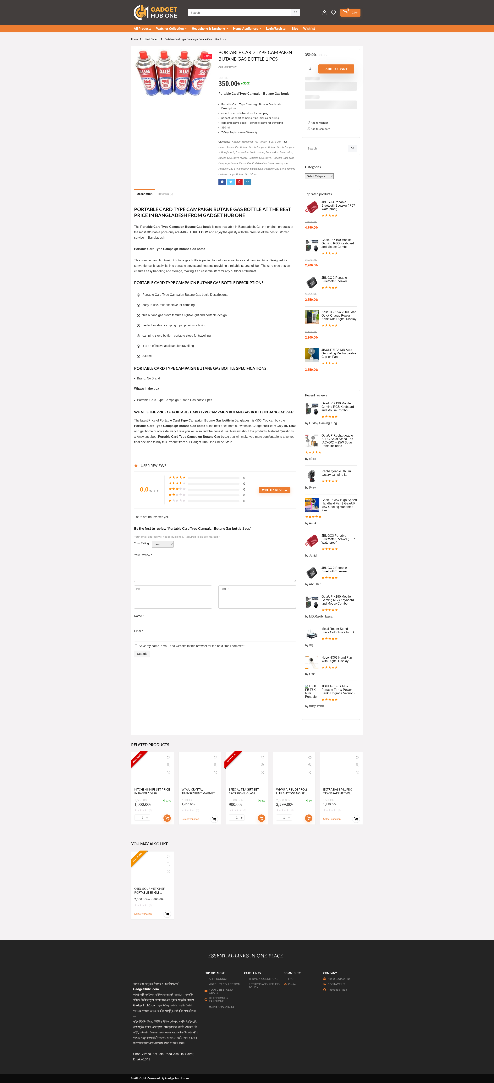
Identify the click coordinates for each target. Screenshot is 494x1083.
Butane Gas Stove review (232, 157)
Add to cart (336, 69)
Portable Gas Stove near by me (270, 163)
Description (144, 193)
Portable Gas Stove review (279, 168)
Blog (295, 28)
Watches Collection (170, 28)
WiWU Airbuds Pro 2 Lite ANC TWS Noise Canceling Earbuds (291, 793)
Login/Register (276, 28)
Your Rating (141, 543)
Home (134, 39)
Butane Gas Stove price (279, 152)
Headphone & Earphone (208, 28)
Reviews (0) (165, 193)
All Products (142, 28)
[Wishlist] (333, 12)
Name (139, 616)
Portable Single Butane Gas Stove (237, 174)
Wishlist (309, 28)
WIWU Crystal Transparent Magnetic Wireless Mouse (200, 793)
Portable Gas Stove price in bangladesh (240, 168)
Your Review (143, 555)
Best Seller (151, 39)
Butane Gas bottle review (250, 152)
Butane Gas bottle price (253, 147)
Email (138, 631)
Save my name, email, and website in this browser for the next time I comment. (192, 646)
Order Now (167, 818)
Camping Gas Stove (260, 157)
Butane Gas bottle (228, 147)
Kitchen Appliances (243, 141)
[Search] (295, 12)
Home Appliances (245, 28)
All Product (261, 141)
